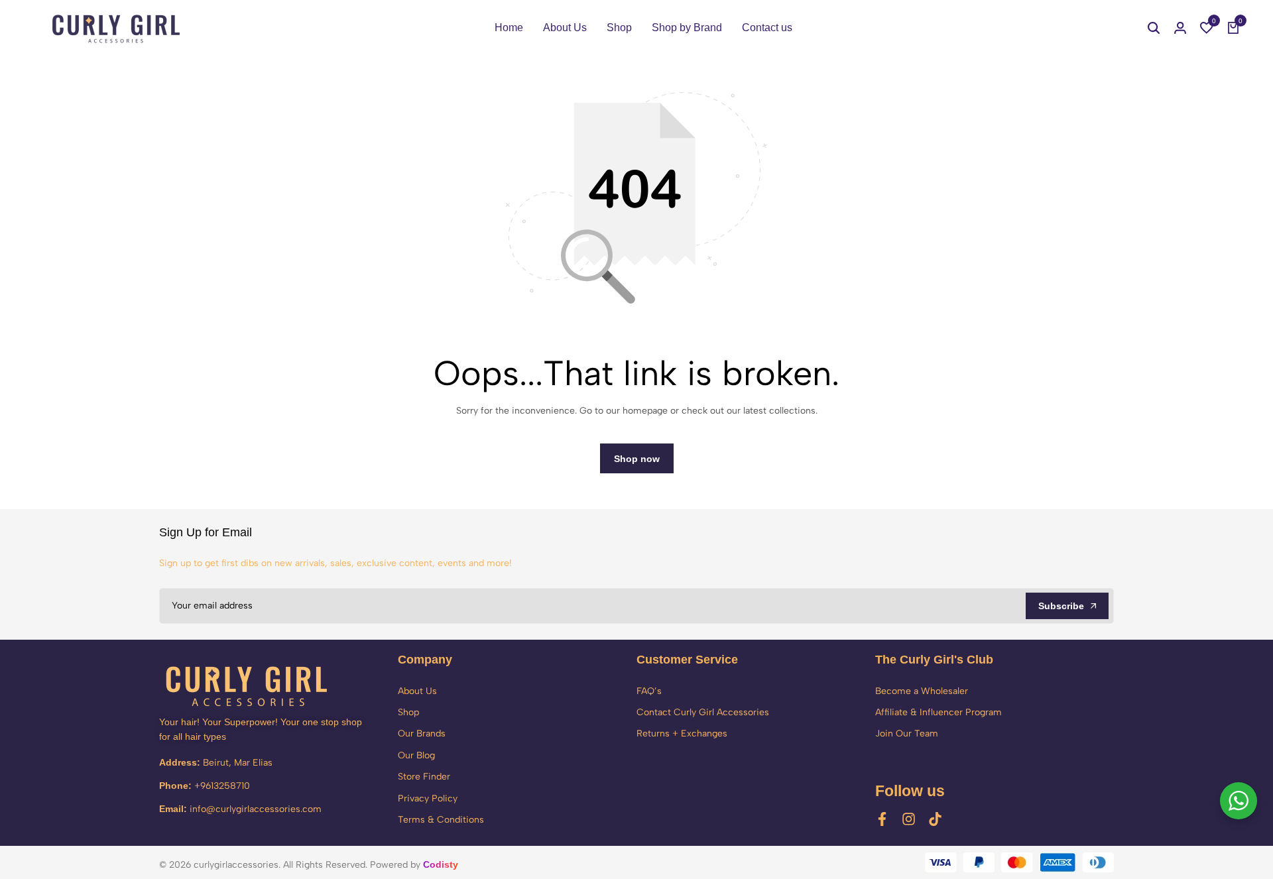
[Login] (1180, 28)
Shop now (637, 458)
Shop (619, 27)
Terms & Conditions (441, 819)
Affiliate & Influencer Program (938, 712)
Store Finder (424, 776)
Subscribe (1061, 606)
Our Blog (416, 755)
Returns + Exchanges (681, 733)
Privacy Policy (427, 798)
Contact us (767, 27)
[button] (1206, 28)
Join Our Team (906, 733)
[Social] (882, 819)
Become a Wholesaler (921, 691)
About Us (565, 27)
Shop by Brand (687, 27)
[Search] (1153, 28)
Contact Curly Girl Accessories (702, 712)
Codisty (440, 864)
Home (509, 27)
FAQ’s (649, 691)
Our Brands (422, 733)
